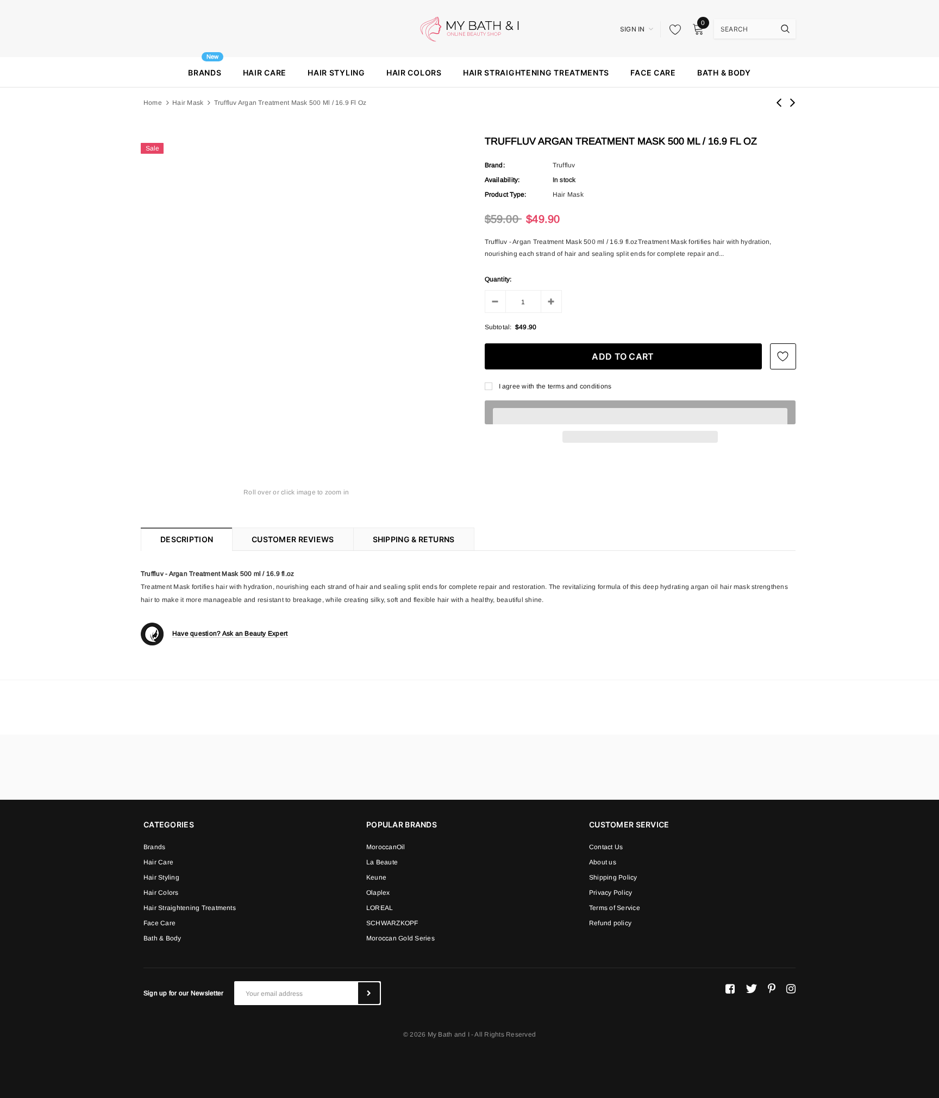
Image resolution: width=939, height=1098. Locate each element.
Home (152, 102)
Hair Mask (187, 102)
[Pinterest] (771, 989)
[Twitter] (751, 989)
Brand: (495, 165)
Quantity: (498, 279)
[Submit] (369, 993)
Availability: (502, 180)
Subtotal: (498, 327)
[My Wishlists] (672, 29)
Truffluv (564, 165)
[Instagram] (791, 989)
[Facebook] (730, 989)
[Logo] (469, 28)
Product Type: (506, 194)
